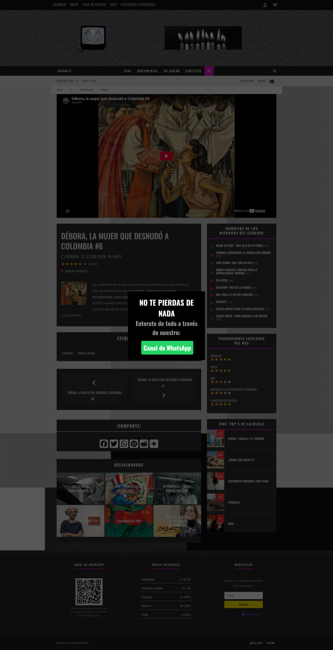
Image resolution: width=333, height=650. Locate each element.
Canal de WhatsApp (167, 347)
